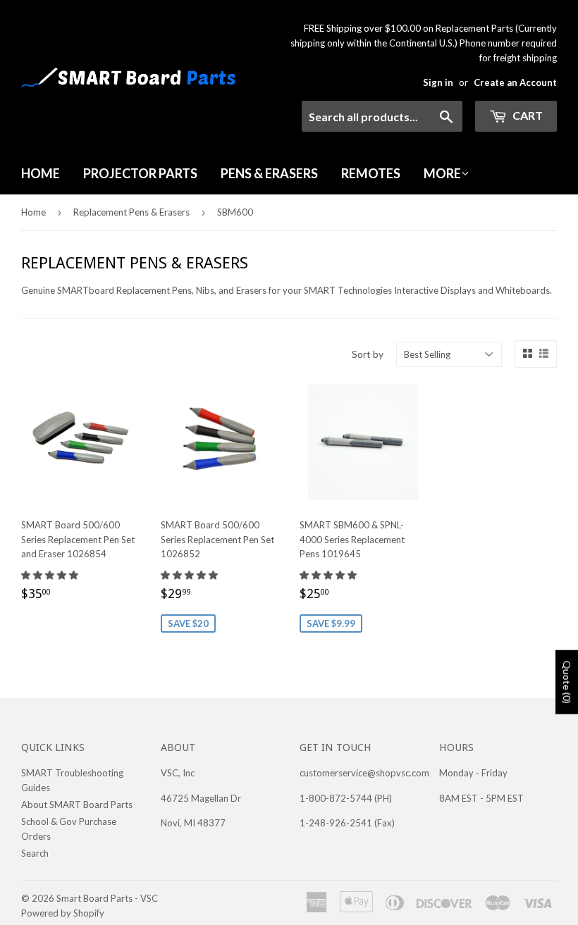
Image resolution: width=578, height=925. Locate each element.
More (442, 173)
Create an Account (515, 82)
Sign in (438, 82)
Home (40, 173)
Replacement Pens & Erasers (131, 212)
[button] (50, 575)
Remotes (370, 173)
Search (35, 853)
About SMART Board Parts (77, 804)
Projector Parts (140, 173)
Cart (526, 115)
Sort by (367, 354)
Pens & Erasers (269, 173)
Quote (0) (567, 682)
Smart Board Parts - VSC (107, 898)
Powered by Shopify (62, 913)
